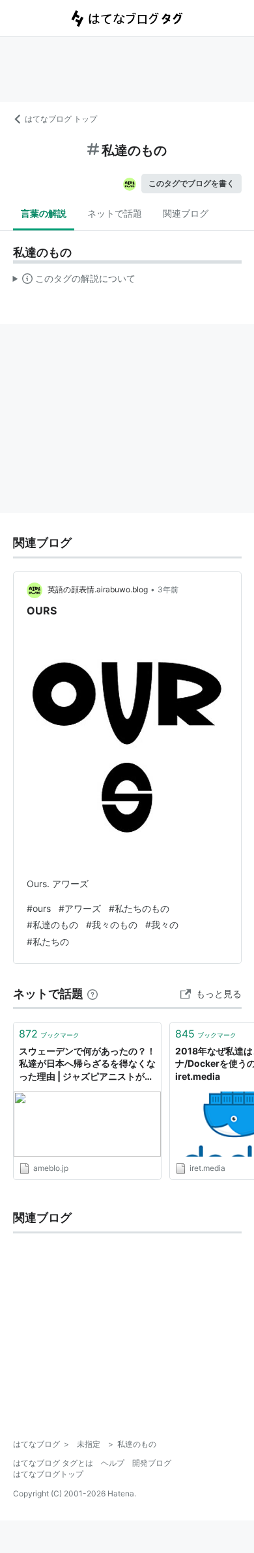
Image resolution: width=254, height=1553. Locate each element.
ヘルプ (112, 1463)
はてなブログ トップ (61, 119)
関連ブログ (185, 213)
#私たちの (48, 941)
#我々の (161, 924)
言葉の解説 (43, 213)
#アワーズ (80, 908)
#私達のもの (52, 924)
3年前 (168, 589)
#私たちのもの (139, 908)
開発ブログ (151, 1463)
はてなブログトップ (48, 1474)
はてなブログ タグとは (53, 1463)
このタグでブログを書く (191, 183)
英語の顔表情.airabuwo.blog (98, 589)
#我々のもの (111, 924)
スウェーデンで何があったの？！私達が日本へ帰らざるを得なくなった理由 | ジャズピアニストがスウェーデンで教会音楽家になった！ (87, 1064)
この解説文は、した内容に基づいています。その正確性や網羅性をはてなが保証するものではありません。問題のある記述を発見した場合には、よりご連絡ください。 (74, 281)
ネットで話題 (114, 213)
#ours (39, 908)
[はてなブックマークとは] (92, 993)
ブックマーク (49, 1033)
